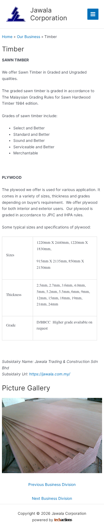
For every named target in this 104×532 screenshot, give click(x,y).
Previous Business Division (52, 484)
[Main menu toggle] (93, 14)
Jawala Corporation (48, 14)
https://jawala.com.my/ (49, 374)
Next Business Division (52, 498)
